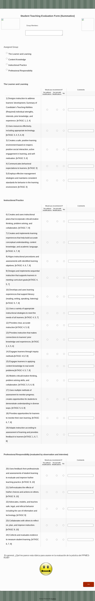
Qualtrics (53, 598)
